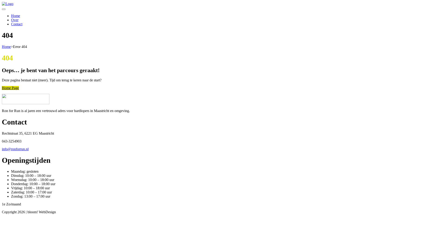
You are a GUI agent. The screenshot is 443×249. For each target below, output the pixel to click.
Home (15, 16)
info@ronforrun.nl (15, 149)
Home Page (10, 88)
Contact (16, 24)
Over (14, 20)
